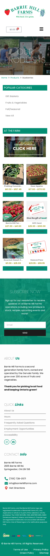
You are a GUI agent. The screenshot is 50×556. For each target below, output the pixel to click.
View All (9, 115)
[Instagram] (6, 441)
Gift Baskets (12, 96)
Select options (13, 194)
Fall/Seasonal (12, 109)
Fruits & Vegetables (16, 102)
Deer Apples (37, 186)
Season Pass (36, 260)
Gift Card (37, 223)
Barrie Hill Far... (13, 223)
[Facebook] (13, 441)
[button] (41, 29)
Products (15, 77)
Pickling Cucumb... (13, 186)
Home (4, 77)
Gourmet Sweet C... (13, 260)
